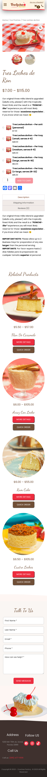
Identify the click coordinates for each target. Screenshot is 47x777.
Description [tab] (23, 197)
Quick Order (23, 349)
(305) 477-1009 (16, 758)
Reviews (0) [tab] (23, 208)
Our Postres (15, 20)
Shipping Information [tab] (23, 202)
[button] (40, 28)
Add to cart (24, 180)
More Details (23, 342)
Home (5, 20)
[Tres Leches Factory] (18, 4)
